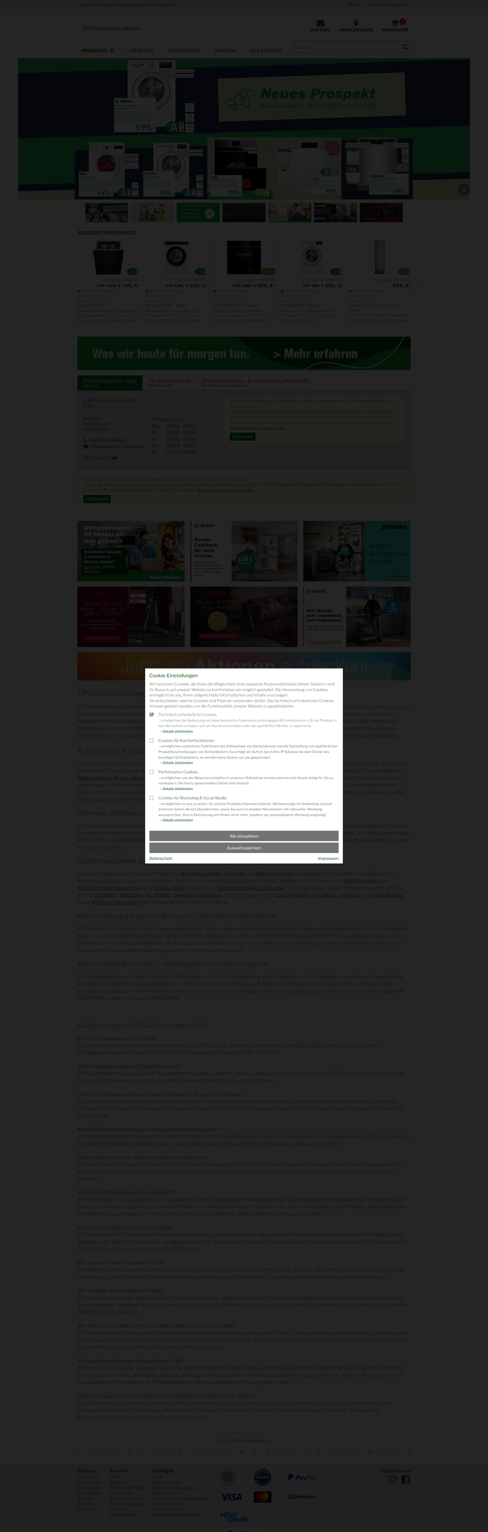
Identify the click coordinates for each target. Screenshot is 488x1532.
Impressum (328, 858)
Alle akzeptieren (244, 836)
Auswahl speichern (244, 847)
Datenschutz (161, 858)
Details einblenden (178, 731)
